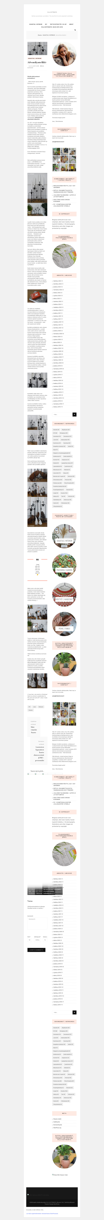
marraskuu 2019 (57, 368)
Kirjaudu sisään (57, 1119)
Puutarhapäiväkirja (58, 489)
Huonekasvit (67, 436)
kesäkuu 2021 (57, 313)
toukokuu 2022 (57, 301)
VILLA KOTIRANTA (52, 12)
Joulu (34, 706)
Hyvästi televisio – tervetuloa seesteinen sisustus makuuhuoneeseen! (52, 891)
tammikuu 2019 (57, 398)
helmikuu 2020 (57, 360)
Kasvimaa (67, 443)
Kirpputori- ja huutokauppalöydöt (61, 453)
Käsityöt (56, 463)
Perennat (68, 479)
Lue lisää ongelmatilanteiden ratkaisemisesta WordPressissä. (42, 1213)
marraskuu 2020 (57, 333)
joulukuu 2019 (57, 365)
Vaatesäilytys (57, 499)
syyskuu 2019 (57, 374)
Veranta (55, 503)
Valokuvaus (67, 499)
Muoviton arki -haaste (59, 476)
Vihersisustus (65, 503)
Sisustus (30, 710)
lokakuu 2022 (57, 292)
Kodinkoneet (57, 456)
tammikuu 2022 (57, 310)
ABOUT (71, 24)
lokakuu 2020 (57, 336)
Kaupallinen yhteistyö (59, 446)
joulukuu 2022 (57, 286)
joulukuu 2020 (57, 330)
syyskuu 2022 (57, 295)
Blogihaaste (65, 429)
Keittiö (70, 446)
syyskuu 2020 (57, 339)
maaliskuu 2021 (57, 322)
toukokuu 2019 (57, 386)
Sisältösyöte (56, 1122)
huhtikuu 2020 (57, 354)
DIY (46, 24)
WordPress (56, 1204)
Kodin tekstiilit (68, 456)
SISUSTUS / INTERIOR (35, 24)
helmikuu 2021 (57, 325)
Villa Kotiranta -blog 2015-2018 (52, 27)
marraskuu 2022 (57, 289)
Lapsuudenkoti (57, 466)
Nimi (28, 936)
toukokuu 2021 (57, 316)
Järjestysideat (65, 439)
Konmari (56, 459)
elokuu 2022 (56, 298)
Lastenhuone (68, 466)
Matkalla (67, 469)
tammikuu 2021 (57, 327)
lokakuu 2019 (57, 371)
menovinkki (57, 473)
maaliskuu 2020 (57, 357)
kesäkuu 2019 (57, 383)
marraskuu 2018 (57, 404)
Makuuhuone (57, 469)
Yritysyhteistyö (57, 506)
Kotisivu (45, 936)
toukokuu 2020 (57, 351)
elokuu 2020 (56, 342)
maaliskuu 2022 (57, 307)
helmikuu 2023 (57, 281)
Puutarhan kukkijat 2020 (59, 486)
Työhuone (71, 496)
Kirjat (55, 449)
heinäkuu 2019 (57, 380)
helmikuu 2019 (57, 395)
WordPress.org (57, 1127)
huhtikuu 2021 (57, 319)
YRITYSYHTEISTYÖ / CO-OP (58, 24)
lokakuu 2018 (57, 406)
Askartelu (56, 429)
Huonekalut (57, 436)
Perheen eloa (57, 483)
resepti (55, 493)
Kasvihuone (57, 443)
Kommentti (30, 916)
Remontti (69, 489)
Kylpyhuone (65, 459)
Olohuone (41, 706)
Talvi (63, 496)
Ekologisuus (63, 433)
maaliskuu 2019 (57, 392)
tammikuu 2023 (57, 284)
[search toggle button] (75, 30)
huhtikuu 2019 (57, 389)
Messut (65, 473)
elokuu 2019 (56, 377)
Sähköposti (37, 936)
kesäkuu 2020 (57, 348)
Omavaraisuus (57, 479)
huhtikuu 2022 (57, 304)
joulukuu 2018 (57, 401)
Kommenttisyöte (57, 1124)
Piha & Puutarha (69, 483)
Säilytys (55, 496)
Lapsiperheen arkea (67, 463)
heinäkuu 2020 (57, 345)
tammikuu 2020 (57, 363)
